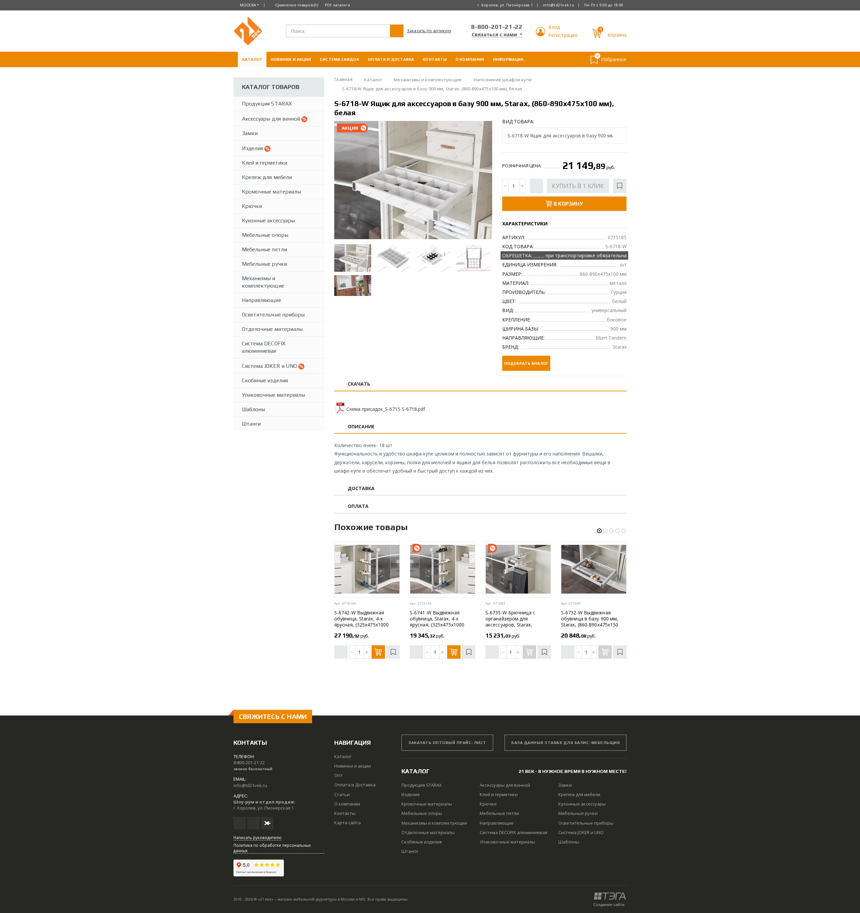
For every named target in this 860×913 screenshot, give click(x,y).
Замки (250, 133)
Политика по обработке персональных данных (272, 847)
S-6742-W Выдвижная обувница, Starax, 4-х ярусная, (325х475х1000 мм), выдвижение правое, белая (364, 624)
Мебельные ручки (264, 264)
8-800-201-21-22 (496, 26)
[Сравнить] (536, 186)
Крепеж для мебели (267, 177)
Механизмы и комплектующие (263, 282)
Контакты (435, 59)
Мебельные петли (264, 249)
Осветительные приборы (273, 314)
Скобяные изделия (265, 380)
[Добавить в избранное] (620, 186)
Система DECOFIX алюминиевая (264, 347)
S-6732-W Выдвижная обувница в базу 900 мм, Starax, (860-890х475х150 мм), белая (589, 621)
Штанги (251, 424)
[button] (541, 34)
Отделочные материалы (272, 329)
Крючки (252, 206)
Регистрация (562, 35)
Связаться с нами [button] (495, 34)
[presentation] (345, 180)
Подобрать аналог (526, 363)
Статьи (342, 794)
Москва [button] (248, 4)
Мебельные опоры (265, 235)
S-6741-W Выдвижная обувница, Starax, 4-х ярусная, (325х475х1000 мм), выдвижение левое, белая (438, 624)
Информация (508, 59)
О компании (470, 59)
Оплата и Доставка (391, 59)
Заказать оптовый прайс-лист (447, 742)
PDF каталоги (337, 4)
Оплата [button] (358, 506)
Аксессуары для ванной (271, 119)
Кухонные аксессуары (268, 220)
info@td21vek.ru (558, 4)
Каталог (252, 59)
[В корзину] (378, 652)
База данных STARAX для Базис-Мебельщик (565, 742)
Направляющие (261, 300)
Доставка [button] (361, 488)
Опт (338, 775)
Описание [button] (361, 427)
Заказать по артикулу (429, 31)
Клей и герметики (264, 163)
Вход (554, 27)
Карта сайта (347, 823)
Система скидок (339, 59)
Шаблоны (253, 409)
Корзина (617, 35)
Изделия (253, 148)
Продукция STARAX (267, 103)
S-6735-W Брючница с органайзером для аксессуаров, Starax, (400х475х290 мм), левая (513, 621)
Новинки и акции (291, 59)
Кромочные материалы (271, 191)
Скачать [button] (359, 384)
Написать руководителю (257, 837)
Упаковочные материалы (273, 395)
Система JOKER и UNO (270, 366)
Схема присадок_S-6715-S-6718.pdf (385, 409)
